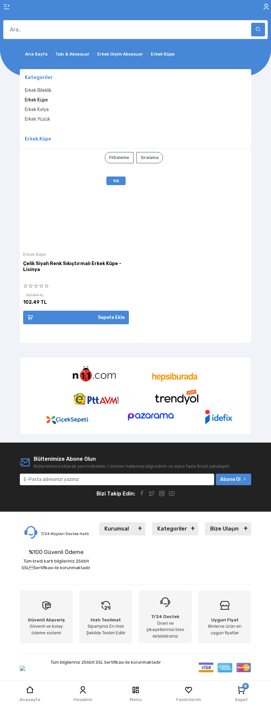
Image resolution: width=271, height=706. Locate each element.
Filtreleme (119, 157)
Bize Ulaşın (224, 529)
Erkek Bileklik (38, 90)
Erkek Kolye (37, 109)
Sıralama (150, 157)
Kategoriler (172, 529)
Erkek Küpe (36, 100)
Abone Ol (230, 479)
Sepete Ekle (111, 317)
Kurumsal (116, 529)
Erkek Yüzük (37, 119)
